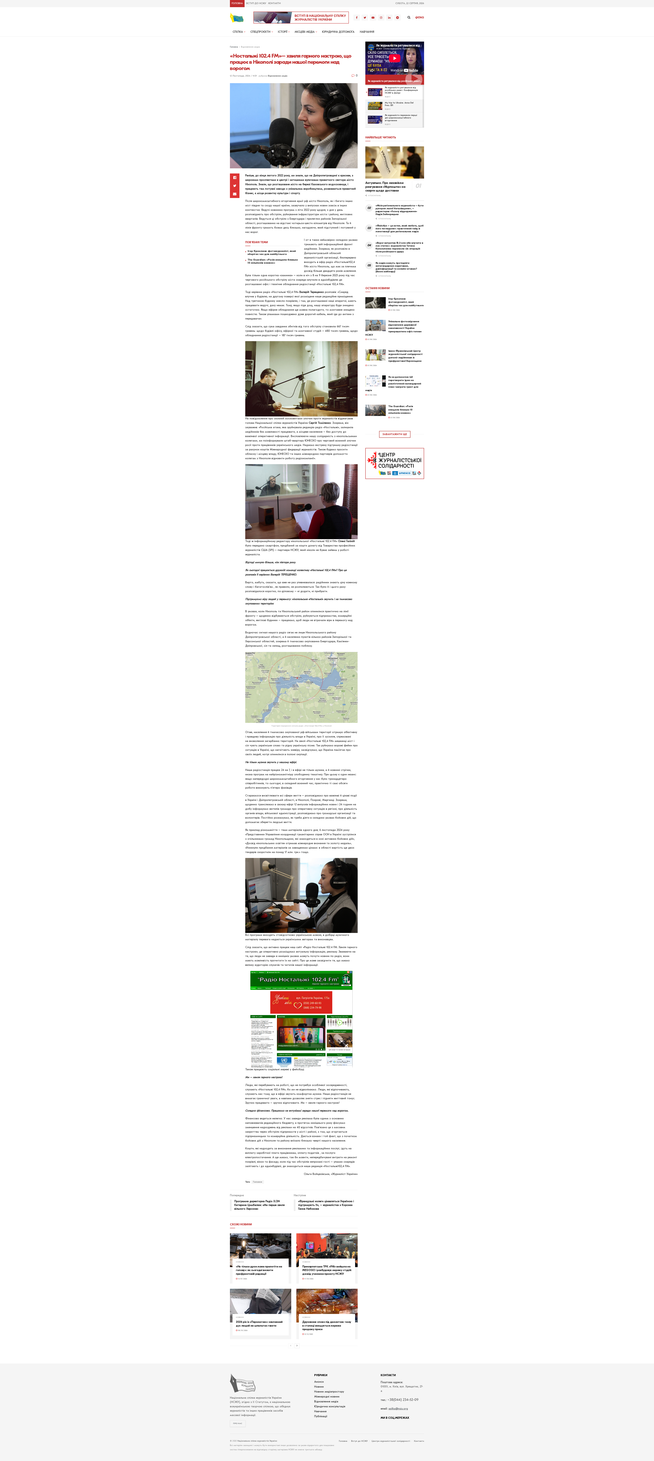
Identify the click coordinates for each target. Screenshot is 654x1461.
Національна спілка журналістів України (257, 1441)
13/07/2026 (242, 1279)
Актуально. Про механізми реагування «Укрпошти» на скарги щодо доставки (385, 186)
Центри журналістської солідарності (391, 1441)
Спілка (238, 32)
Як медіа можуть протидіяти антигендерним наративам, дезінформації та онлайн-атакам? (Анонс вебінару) (396, 267)
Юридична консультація (329, 1406)
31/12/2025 (308, 1334)
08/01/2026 (242, 1330)
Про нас (237, 1424)
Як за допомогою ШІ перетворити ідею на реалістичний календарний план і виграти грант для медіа (393, 384)
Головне (257, 1182)
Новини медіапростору (329, 1391)
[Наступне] (297, 1345)
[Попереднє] (290, 1345)
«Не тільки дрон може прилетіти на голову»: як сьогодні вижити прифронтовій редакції (259, 1270)
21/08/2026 (395, 310)
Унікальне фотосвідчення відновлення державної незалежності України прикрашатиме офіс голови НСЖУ (393, 328)
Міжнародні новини (326, 1396)
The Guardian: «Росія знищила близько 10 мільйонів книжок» (273, 261)
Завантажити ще (395, 434)
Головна (237, 3)
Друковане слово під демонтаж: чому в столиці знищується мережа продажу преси (326, 1325)
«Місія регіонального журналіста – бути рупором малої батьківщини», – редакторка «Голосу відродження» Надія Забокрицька (399, 210)
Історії (282, 32)
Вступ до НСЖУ (256, 3)
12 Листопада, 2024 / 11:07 (243, 76)
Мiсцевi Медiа (305, 32)
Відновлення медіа (250, 47)
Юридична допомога (338, 32)
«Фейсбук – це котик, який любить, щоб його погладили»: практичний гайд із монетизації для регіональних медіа (400, 228)
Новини (240, 1262)
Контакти (274, 3)
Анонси (319, 1382)
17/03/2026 (308, 1279)
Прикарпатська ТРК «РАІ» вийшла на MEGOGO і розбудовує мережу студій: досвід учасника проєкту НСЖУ (327, 1270)
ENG (421, 17)
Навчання (367, 32)
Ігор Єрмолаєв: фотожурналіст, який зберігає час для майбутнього (272, 252)
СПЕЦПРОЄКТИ (260, 32)
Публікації (320, 1416)
